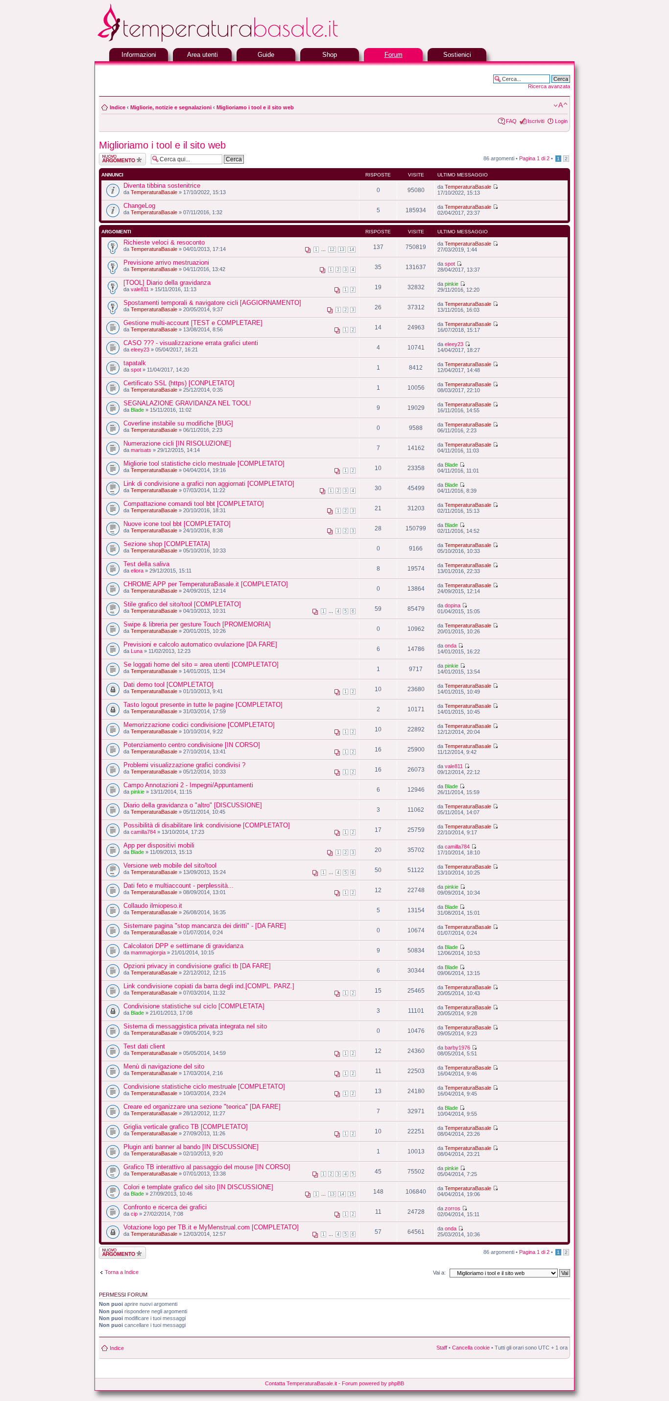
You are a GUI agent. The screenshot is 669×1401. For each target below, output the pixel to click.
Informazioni (138, 54)
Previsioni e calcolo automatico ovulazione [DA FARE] (200, 644)
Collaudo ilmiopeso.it (152, 905)
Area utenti (202, 54)
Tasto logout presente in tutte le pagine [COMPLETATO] (203, 704)
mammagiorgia (148, 952)
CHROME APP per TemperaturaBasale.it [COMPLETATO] (205, 584)
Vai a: (439, 1273)
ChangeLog (139, 205)
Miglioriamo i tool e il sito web (255, 107)
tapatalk (134, 363)
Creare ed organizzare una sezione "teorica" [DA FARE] (202, 1106)
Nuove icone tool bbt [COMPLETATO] (177, 523)
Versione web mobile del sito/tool (169, 865)
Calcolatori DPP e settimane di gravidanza (183, 946)
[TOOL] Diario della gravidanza (167, 282)
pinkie (451, 284)
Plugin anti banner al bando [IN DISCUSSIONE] (191, 1147)
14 (351, 249)
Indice (117, 107)
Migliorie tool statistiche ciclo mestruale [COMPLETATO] (204, 463)
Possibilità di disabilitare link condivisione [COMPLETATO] (206, 825)
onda (450, 646)
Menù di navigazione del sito (163, 1066)
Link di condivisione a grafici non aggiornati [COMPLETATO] (208, 483)
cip (134, 1214)
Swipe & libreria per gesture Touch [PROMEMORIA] (197, 624)
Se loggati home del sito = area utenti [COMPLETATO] (201, 664)
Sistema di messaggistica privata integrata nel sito (195, 1026)
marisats (141, 450)
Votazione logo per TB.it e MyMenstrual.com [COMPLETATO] (211, 1227)
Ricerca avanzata (549, 86)
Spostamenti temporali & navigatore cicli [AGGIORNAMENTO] (212, 302)
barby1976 (457, 1048)
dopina (452, 605)
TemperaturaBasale (154, 192)
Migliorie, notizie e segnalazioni (171, 107)
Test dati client (144, 1046)
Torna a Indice (122, 1272)
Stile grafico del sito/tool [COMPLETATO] (182, 604)
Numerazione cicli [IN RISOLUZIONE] (177, 443)
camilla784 (143, 832)
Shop (329, 54)
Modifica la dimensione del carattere (560, 105)
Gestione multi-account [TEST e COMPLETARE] (193, 322)
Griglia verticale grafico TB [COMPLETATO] (185, 1126)
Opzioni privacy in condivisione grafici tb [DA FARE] (197, 966)
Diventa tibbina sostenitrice (161, 185)
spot (450, 264)
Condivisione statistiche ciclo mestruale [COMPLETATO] (204, 1086)
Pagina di (534, 158)
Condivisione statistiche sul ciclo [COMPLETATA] (193, 1006)
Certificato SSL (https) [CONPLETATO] (179, 383)
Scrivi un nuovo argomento (117, 159)
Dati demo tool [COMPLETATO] (168, 684)
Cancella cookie (471, 1348)
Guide (266, 54)
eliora (137, 571)
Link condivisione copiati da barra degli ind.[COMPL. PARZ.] (208, 986)
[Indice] (241, 40)
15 (351, 1194)
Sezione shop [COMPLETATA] (166, 544)
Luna (137, 651)
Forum (393, 54)
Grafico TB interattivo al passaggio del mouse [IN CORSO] (206, 1167)
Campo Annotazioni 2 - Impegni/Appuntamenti (188, 785)
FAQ (511, 121)
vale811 (140, 289)
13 (341, 249)
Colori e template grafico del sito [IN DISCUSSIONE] (198, 1187)
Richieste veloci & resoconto (164, 242)
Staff (441, 1348)
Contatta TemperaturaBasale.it (301, 1383)
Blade (137, 410)
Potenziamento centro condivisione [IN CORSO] (191, 745)
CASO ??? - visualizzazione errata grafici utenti (190, 343)
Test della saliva (146, 564)
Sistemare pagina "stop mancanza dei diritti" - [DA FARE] (204, 925)
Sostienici (457, 54)
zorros (452, 1208)
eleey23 (140, 349)
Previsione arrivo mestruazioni (166, 262)
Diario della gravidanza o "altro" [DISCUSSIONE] (192, 805)
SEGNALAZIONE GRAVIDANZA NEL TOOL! (187, 403)
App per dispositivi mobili (158, 845)
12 (332, 249)
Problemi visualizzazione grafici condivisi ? (184, 765)
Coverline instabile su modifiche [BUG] (178, 423)
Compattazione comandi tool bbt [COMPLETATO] (193, 503)
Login (561, 121)
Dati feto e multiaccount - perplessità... (178, 885)
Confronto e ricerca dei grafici (165, 1207)
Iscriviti (535, 121)
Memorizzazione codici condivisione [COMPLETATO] (199, 724)
